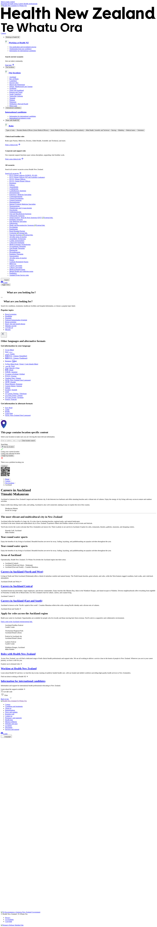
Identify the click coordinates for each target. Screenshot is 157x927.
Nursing (113, 130)
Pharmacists (13, 250)
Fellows (12, 185)
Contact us (8, 716)
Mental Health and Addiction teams (21, 271)
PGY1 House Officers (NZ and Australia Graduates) (27, 177)
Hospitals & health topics (9, 4)
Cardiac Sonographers (16, 241)
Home (7, 479)
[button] (4, 695)
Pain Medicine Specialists (18, 221)
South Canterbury (15, 94)
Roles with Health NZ (12, 120)
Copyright (8, 921)
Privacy (7, 918)
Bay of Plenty (14, 79)
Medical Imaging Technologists (20, 244)
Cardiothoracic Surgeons (17, 191)
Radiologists (13, 229)
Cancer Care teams (15, 266)
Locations (8, 725)
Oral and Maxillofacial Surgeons (20, 214)
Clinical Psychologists (16, 242)
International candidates (13, 108)
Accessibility (9, 919)
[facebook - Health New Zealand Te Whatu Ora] (2, 740)
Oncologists (13, 210)
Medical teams (130, 130)
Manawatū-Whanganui (17, 85)
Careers (21, 4)
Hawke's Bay (13, 83)
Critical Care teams (15, 267)
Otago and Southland (16, 90)
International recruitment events (20, 118)
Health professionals (30, 4)
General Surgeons (15, 200)
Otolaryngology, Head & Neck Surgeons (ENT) (25, 218)
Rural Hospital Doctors (17, 231)
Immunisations (10, 710)
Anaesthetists (13, 187)
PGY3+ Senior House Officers (19, 181)
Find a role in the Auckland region (16, 622)
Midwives (12, 264)
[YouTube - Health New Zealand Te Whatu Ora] (2, 904)
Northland (12, 88)
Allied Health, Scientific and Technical (97, 130)
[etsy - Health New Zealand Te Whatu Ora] (78, 901)
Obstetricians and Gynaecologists (20, 208)
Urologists (13, 233)
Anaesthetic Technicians (17, 239)
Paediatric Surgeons (16, 219)
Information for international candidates (22, 51)
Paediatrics (13, 273)
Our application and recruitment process (22, 47)
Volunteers (140, 130)
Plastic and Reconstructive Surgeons (21, 225)
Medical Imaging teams (17, 269)
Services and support (12, 729)
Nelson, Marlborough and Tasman (20, 86)
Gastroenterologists (15, 196)
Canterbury (13, 81)
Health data (9, 720)
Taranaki (12, 98)
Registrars (12, 183)
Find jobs (8, 65)
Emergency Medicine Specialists (20, 194)
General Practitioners (16, 198)
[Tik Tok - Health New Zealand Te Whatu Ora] (2, 907)
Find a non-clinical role (13, 159)
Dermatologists (14, 193)
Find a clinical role (11, 145)
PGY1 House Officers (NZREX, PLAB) (23, 175)
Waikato (12, 100)
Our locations (10, 67)
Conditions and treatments (14, 706)
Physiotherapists (14, 252)
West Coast (13, 106)
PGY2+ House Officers (17, 179)
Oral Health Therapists (17, 248)
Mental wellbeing (11, 722)
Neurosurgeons (14, 206)
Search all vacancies (12, 173)
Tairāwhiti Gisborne (16, 96)
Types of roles (10, 130)
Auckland (12, 77)
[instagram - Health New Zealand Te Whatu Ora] (2, 743)
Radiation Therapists (16, 254)
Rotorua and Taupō (15, 92)
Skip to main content (8, 2)
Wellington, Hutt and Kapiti (18, 104)
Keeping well (9, 714)
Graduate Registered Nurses (18, 262)
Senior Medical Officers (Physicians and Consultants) (67, 130)
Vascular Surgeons (15, 235)
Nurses (11, 260)
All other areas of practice (18, 237)
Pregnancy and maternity (13, 718)
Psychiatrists (13, 227)
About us (8, 708)
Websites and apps (11, 724)
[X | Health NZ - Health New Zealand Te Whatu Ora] (2, 910)
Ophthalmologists (15, 212)
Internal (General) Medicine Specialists (22, 204)
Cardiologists (13, 189)
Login (5, 282)
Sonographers (14, 256)
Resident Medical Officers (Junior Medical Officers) (32, 130)
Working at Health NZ (12, 37)
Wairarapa (12, 102)
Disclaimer (8, 727)
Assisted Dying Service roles (19, 275)
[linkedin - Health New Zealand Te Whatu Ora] (2, 746)
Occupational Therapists (17, 246)
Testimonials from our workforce (20, 49)
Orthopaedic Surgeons (16, 216)
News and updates (11, 712)
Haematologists (14, 202)
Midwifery (121, 130)
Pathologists (13, 223)
